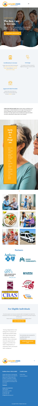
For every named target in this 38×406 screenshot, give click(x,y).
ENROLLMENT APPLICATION (12, 33)
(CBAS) (10, 94)
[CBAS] (10, 295)
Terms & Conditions (23, 376)
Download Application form (27, 342)
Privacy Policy (22, 374)
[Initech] (10, 257)
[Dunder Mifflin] (10, 273)
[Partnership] (10, 285)
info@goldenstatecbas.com (7, 395)
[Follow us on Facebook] (34, 360)
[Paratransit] (28, 284)
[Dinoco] (28, 273)
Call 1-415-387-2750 (19, 321)
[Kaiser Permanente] (28, 259)
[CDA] (28, 296)
